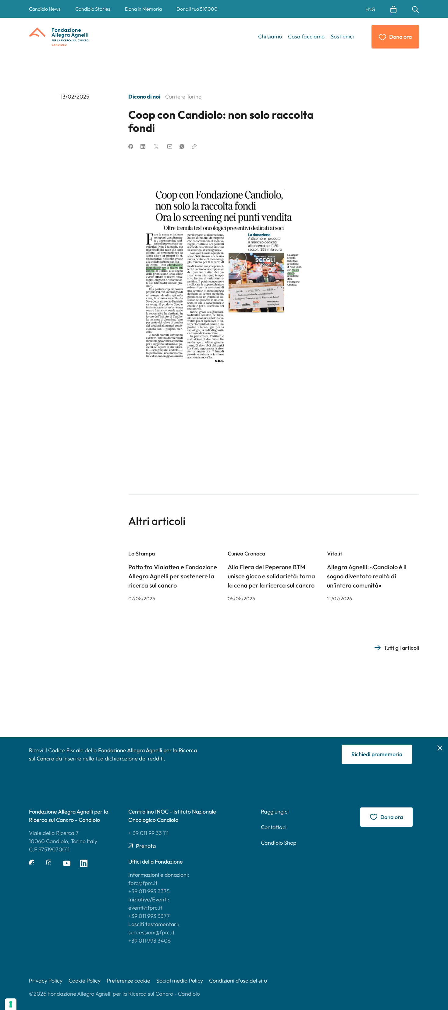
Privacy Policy (45, 980)
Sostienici (342, 36)
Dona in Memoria (143, 9)
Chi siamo (270, 36)
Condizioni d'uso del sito (238, 980)
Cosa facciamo (306, 36)
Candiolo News (45, 9)
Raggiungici (275, 811)
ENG (370, 9)
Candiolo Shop (279, 842)
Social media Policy (179, 980)
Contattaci (273, 827)
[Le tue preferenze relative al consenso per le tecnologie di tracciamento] (10, 1004)
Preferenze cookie (128, 980)
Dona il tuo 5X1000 (197, 9)
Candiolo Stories (92, 9)
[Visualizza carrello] (393, 9)
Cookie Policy (85, 980)
